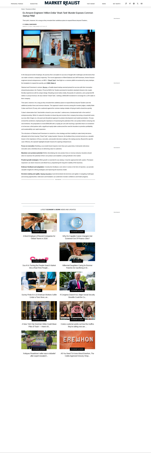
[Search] (126, 3)
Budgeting (34, 3)
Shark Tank (52, 80)
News (104, 3)
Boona (45, 87)
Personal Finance (17, 3)
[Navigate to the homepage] (62, 3)
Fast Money (91, 3)
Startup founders (46, 174)
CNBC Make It (51, 83)
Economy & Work (31, 9)
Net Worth (116, 3)
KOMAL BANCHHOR (31, 24)
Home (23, 9)
